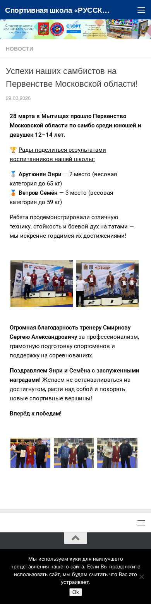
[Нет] (141, 576)
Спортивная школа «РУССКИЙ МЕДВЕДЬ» (59, 9)
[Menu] (141, 9)
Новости (19, 48)
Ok (75, 592)
